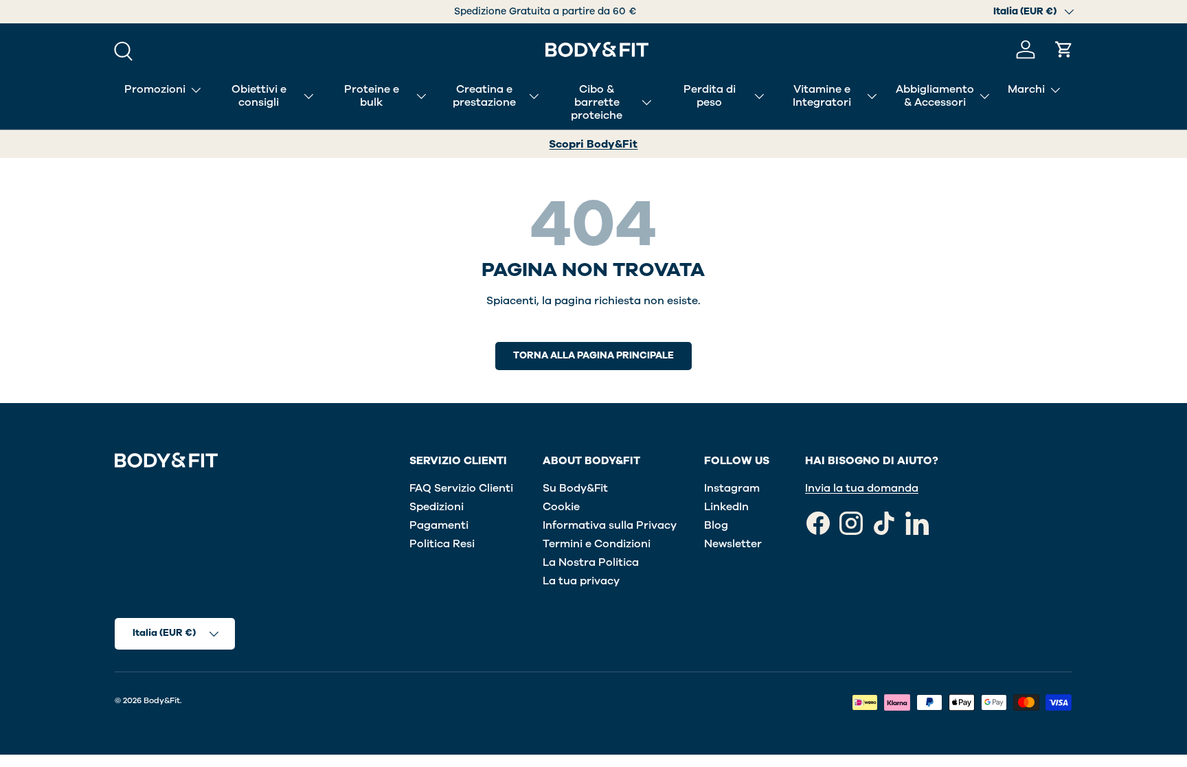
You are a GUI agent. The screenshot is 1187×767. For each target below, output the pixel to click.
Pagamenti (438, 525)
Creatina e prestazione (484, 96)
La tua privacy (581, 580)
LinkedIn (726, 506)
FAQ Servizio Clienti (461, 488)
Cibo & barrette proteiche (596, 102)
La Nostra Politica (591, 562)
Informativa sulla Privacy (610, 525)
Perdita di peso (709, 96)
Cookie (561, 506)
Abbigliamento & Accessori (935, 96)
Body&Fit (162, 700)
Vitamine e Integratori (822, 96)
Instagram (732, 488)
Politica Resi (442, 543)
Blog (716, 525)
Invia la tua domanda (861, 488)
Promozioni (154, 89)
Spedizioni (436, 506)
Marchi (1026, 89)
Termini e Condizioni (597, 543)
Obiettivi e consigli (258, 96)
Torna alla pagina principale (593, 355)
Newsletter (733, 543)
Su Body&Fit (575, 488)
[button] (1064, 49)
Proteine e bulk (371, 96)
